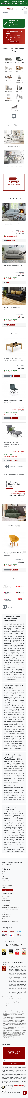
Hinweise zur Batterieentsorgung (11, 907)
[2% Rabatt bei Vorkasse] (5, 931)
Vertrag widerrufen (7, 890)
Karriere (4, 883)
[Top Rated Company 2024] (11, 951)
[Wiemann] (20, 586)
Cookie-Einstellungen (8, 919)
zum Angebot (20, 501)
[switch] (3, 1091)
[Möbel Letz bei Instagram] (10, 945)
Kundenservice (6, 900)
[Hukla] (20, 593)
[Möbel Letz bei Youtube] (18, 945)
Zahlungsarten (6, 896)
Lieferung (4, 898)
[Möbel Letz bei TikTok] (21, 945)
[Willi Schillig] (7, 586)
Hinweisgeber (6, 916)
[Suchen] (25, 12)
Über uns (4, 887)
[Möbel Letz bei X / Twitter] (13, 945)
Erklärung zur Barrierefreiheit (10, 921)
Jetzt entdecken (14, 41)
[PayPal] (20, 931)
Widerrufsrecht (6, 912)
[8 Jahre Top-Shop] (24, 951)
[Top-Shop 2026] (17, 951)
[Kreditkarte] (13, 935)
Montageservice (6, 903)
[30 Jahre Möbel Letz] (4, 968)
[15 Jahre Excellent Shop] (4, 951)
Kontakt (4, 871)
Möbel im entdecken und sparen (14, 3)
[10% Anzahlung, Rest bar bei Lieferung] (13, 931)
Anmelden (5, 874)
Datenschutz (5, 880)
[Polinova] (7, 593)
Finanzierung (5, 905)
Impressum (5, 878)
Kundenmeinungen (7, 885)
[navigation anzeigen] (3, 8)
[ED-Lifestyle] (20, 600)
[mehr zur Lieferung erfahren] (14, 182)
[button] (17, 8)
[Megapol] (7, 600)
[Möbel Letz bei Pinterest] (16, 945)
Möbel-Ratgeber (6, 914)
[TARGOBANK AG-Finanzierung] (5, 935)
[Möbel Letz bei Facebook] (7, 945)
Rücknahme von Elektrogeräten (10, 909)
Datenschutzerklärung (19, 1085)
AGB (3, 876)
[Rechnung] (20, 935)
